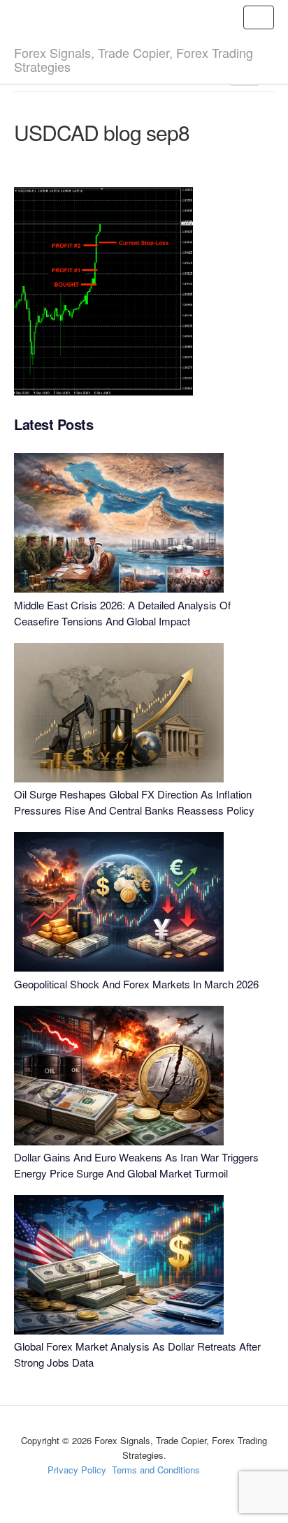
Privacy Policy (77, 1469)
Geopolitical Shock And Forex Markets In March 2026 (136, 983)
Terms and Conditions (156, 1469)
